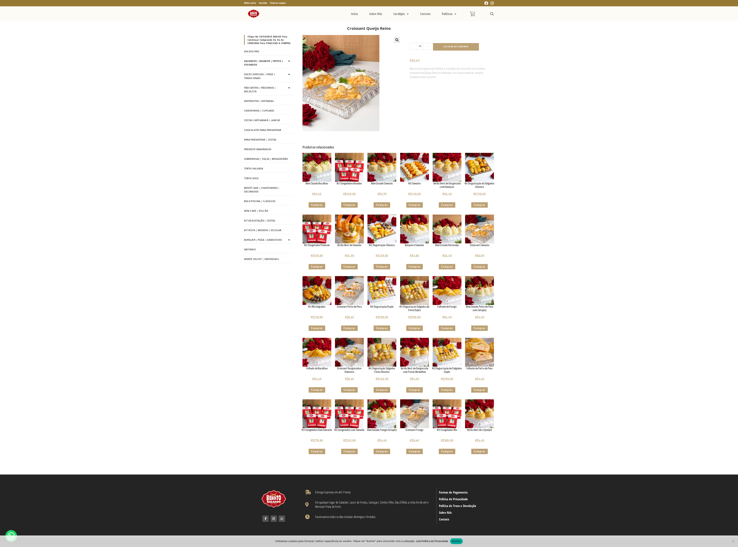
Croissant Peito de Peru (349, 307)
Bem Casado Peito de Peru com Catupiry (479, 308)
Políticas (447, 14)
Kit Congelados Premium (317, 245)
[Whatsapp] (282, 518)
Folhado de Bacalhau (317, 368)
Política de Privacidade (453, 499)
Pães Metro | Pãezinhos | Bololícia (260, 89)
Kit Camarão (414, 183)
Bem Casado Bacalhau (317, 183)
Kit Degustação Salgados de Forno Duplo (414, 308)
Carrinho (263, 3)
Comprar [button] (317, 205)
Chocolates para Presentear (262, 130)
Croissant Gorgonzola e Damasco (349, 370)
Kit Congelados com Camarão (349, 430)
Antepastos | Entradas (259, 101)
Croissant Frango (414, 430)
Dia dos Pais (251, 51)
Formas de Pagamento (453, 492)
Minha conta (250, 3)
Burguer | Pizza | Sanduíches (263, 239)
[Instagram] (274, 518)
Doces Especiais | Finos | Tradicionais (259, 76)
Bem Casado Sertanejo (447, 245)
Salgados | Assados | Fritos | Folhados (263, 62)
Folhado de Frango (447, 307)
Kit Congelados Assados (349, 183)
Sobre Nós (375, 14)
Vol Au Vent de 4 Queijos (479, 430)
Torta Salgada (253, 168)
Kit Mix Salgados (316, 307)
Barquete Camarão (414, 245)
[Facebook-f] (265, 518)
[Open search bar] (492, 14)
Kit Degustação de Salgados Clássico (479, 185)
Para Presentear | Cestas (260, 139)
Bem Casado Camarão (382, 183)
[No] (733, 541)
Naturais (250, 249)
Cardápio (399, 14)
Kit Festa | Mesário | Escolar (262, 230)
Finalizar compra (278, 3)
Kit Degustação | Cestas (259, 220)
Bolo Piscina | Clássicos (259, 201)
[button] (397, 40)
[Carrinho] (472, 14)
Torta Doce (251, 178)
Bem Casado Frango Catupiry (382, 430)
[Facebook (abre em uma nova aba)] (486, 3)
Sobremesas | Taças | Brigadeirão (266, 159)
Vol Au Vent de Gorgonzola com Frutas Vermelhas (414, 370)
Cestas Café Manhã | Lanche (262, 120)
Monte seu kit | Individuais (261, 259)
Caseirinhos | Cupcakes (259, 110)
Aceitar (456, 541)
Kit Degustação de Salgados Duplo (447, 370)
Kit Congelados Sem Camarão (317, 430)
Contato (425, 14)
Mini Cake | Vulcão (256, 210)
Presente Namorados (257, 149)
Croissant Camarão (479, 245)
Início (354, 14)
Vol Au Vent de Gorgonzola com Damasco (447, 185)
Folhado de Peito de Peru (479, 368)
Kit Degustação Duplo (382, 307)
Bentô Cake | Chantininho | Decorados (262, 189)
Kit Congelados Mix (447, 430)
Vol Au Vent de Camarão (349, 245)
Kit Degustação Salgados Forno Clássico (382, 370)
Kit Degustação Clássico (382, 245)
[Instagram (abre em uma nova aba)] (491, 3)
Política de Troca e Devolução (457, 506)
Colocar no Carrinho (456, 46)
